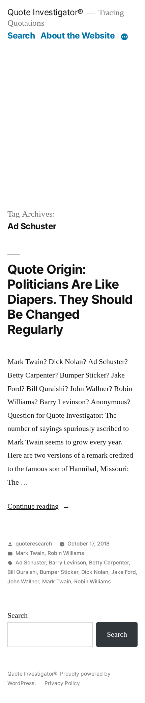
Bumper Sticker (59, 572)
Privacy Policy (62, 683)
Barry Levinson (67, 562)
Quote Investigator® (45, 12)
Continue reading (38, 506)
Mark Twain (30, 553)
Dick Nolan (94, 572)
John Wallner (23, 581)
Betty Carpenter (109, 562)
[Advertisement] (72, 117)
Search (21, 35)
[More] (124, 37)
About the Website (77, 35)
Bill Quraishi (22, 572)
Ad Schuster (31, 562)
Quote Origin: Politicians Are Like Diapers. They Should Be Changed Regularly (70, 299)
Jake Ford (123, 572)
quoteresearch (34, 543)
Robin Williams (66, 553)
